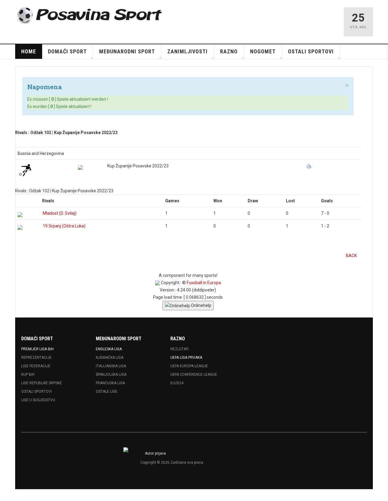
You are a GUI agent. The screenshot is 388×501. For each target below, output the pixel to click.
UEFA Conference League (193, 374)
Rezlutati (179, 349)
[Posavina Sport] (89, 15)
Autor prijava (155, 453)
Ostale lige (106, 391)
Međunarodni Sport (127, 51)
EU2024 (176, 383)
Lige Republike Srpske (41, 383)
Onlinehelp (200, 305)
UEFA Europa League (189, 366)
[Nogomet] (25, 169)
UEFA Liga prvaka (186, 357)
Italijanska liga (111, 366)
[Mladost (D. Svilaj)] (20, 214)
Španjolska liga (111, 374)
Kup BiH (28, 374)
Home (28, 51)
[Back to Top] (6, 495)
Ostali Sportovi (36, 391)
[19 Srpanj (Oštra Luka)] (20, 227)
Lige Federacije (35, 366)
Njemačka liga (109, 357)
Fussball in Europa (204, 282)
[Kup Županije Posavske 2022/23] (80, 167)
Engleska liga (109, 349)
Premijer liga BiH (37, 349)
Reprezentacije (36, 357)
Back (351, 255)
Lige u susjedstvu (38, 400)
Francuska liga (110, 383)
